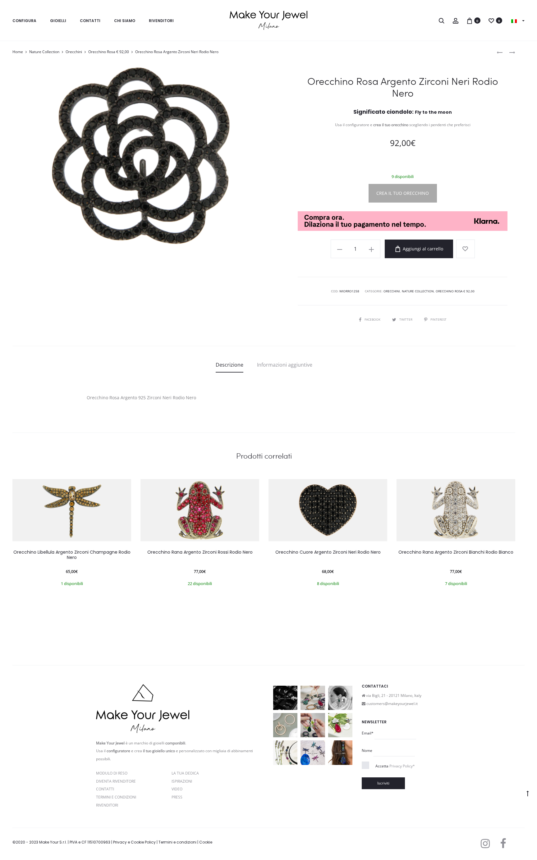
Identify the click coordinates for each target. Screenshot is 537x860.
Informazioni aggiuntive (284, 364)
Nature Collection (44, 51)
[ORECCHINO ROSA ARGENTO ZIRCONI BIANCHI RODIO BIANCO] (500, 52)
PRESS (177, 797)
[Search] (441, 20)
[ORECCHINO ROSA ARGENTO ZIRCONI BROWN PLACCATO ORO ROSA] (509, 52)
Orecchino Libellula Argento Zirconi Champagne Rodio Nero (72, 554)
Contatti (90, 20)
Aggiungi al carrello (422, 249)
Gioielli (58, 20)
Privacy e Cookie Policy (134, 842)
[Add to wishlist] (465, 249)
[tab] (229, 365)
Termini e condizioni (177, 842)
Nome (367, 750)
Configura (24, 20)
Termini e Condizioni (116, 797)
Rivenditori (161, 20)
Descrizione (229, 364)
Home (17, 51)
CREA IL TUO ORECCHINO (402, 193)
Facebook (373, 319)
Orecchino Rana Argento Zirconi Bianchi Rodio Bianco (455, 552)
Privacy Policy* (402, 766)
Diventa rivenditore (116, 781)
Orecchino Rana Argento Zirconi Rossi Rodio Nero (200, 552)
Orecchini (74, 51)
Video (177, 789)
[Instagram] (485, 843)
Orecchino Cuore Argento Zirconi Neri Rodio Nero (328, 552)
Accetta (395, 766)
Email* (368, 733)
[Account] (455, 20)
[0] (469, 20)
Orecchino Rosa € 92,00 (108, 51)
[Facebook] (503, 843)
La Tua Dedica (185, 773)
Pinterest (438, 319)
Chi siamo (124, 20)
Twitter (406, 319)
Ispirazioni (182, 781)
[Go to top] (528, 793)
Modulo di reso (111, 773)
